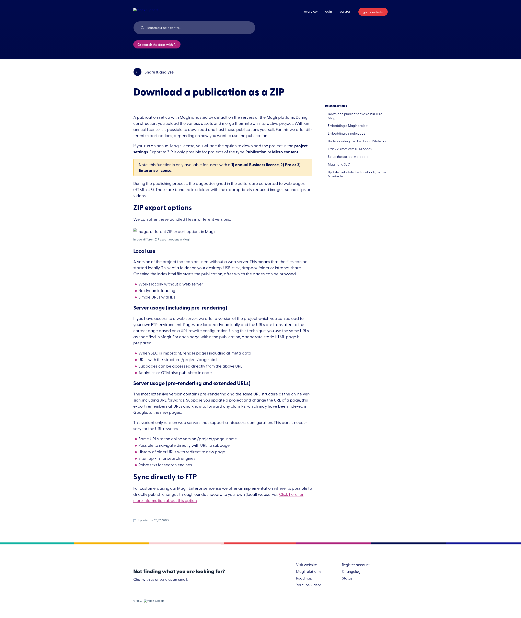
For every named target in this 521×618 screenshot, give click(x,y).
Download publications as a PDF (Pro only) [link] (355, 115)
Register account (356, 565)
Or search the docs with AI (156, 44)
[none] (145, 10)
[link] (222, 72)
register (344, 11)
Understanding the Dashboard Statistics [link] (357, 141)
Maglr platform (308, 572)
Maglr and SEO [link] (339, 164)
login (328, 11)
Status (347, 578)
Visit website (306, 565)
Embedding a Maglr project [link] (348, 125)
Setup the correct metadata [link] (348, 156)
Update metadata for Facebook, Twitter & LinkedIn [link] (357, 174)
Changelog (351, 572)
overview (311, 11)
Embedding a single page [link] (346, 133)
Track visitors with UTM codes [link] (350, 148)
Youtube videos (309, 585)
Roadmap (304, 578)
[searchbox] (194, 27)
